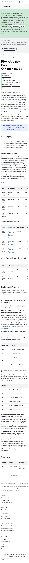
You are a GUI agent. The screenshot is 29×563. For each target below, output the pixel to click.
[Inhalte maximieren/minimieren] (12, 73)
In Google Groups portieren (7, 530)
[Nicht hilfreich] (13, 58)
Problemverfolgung (5, 549)
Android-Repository (5, 498)
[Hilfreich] (11, 58)
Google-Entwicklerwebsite (10, 428)
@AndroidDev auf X (6, 518)
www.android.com (5, 541)
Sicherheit (16, 54)
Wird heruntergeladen (6, 502)
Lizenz (3, 556)
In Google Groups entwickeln (8, 528)
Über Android (4, 554)
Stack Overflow (4, 546)
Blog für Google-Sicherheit (7, 523)
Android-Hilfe (4, 537)
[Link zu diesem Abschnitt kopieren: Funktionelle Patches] (20, 287)
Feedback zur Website (19, 556)
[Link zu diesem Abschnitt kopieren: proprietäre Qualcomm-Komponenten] (2, 260)
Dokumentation (6, 6)
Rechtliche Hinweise (21, 554)
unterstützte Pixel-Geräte (15, 99)
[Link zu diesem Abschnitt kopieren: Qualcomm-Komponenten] (20, 222)
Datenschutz (10, 556)
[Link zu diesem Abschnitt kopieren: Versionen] (11, 457)
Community (12, 554)
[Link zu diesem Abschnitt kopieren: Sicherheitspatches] (19, 154)
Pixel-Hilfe (3, 539)
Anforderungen (5, 500)
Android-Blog (4, 521)
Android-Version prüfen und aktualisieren (17, 112)
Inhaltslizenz (17, 485)
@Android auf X (5, 516)
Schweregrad (16, 164)
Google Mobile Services (6, 544)
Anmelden (24, 1)
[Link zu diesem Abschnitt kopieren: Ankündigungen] (16, 137)
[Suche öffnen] (17, 2)
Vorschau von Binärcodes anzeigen (9, 505)
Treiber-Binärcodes (5, 510)
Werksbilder (4, 507)
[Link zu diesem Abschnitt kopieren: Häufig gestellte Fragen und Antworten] (11, 303)
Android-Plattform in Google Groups (10, 525)
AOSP (2, 54)
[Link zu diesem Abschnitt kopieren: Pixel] (5, 183)
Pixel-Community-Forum (7, 294)
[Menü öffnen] (2, 2)
